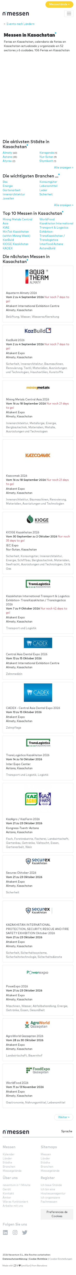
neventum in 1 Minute (16, 1185)
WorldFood (46, 219)
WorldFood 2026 (17, 1083)
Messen (9, 1147)
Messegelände (12, 1171)
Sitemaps (49, 1147)
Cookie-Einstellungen (60, 1259)
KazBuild (8, 240)
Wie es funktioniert (15, 1201)
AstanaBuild (47, 248)
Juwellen (8, 198)
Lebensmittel (48, 186)
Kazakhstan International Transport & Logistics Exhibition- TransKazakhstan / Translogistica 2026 (38, 600)
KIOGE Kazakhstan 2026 (22, 532)
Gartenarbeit (12, 190)
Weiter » (63, 1117)
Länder (7, 1158)
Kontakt (8, 1193)
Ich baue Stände (51, 1185)
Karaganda (46, 153)
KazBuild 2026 (15, 340)
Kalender (8, 1154)
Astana (7, 157)
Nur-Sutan (46, 157)
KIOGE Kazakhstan (15, 244)
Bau (5, 182)
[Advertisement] (38, 98)
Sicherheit (46, 194)
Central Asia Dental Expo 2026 (26, 654)
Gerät (7, 1189)
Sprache (66, 1131)
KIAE (6, 227)
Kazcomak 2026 (16, 476)
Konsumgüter (48, 182)
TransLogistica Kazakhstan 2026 (27, 755)
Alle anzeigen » (63, 167)
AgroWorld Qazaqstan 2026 (24, 1036)
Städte (7, 1162)
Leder (43, 190)
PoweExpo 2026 (17, 986)
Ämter (7, 1197)
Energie (8, 186)
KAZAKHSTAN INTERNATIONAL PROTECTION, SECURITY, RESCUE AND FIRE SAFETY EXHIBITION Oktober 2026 (37, 929)
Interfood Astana (51, 244)
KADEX (8, 248)
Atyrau (7, 161)
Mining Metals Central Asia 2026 (27, 399)
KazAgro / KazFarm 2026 (23, 819)
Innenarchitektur (14, 194)
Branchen (9, 1166)
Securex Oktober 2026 (21, 873)
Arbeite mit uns (13, 1206)
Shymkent (46, 161)
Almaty (7, 153)
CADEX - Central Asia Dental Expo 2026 (33, 708)
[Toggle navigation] (69, 13)
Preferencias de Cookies (57, 1214)
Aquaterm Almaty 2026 (21, 293)
